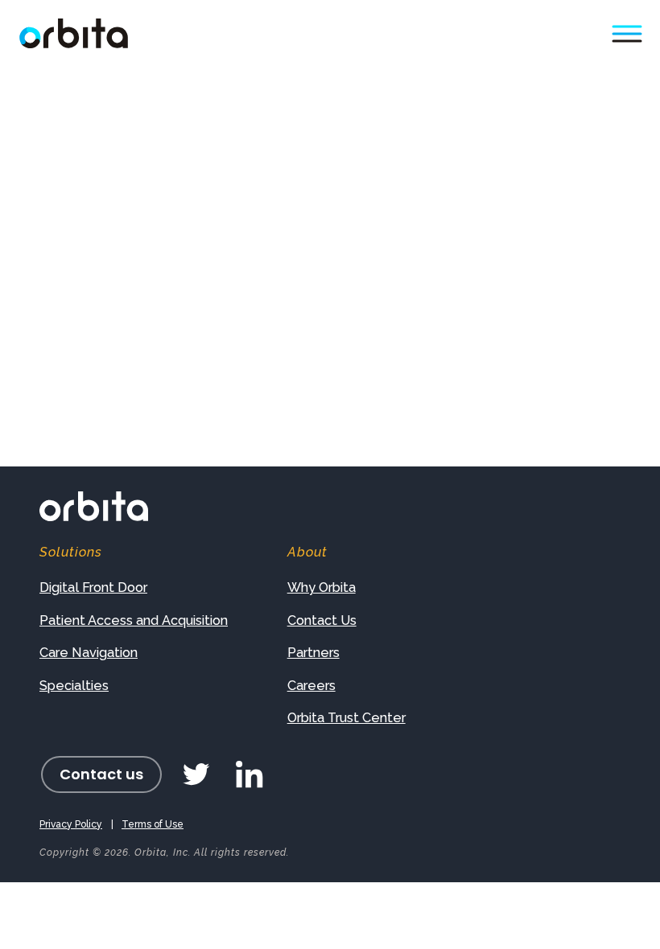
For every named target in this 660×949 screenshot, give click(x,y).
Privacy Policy (70, 824)
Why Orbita (321, 587)
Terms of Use (153, 824)
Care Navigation (88, 652)
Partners (313, 652)
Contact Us (322, 620)
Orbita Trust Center (346, 717)
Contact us (101, 774)
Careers (311, 685)
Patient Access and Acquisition (133, 620)
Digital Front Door (93, 587)
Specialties (74, 685)
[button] (626, 33)
